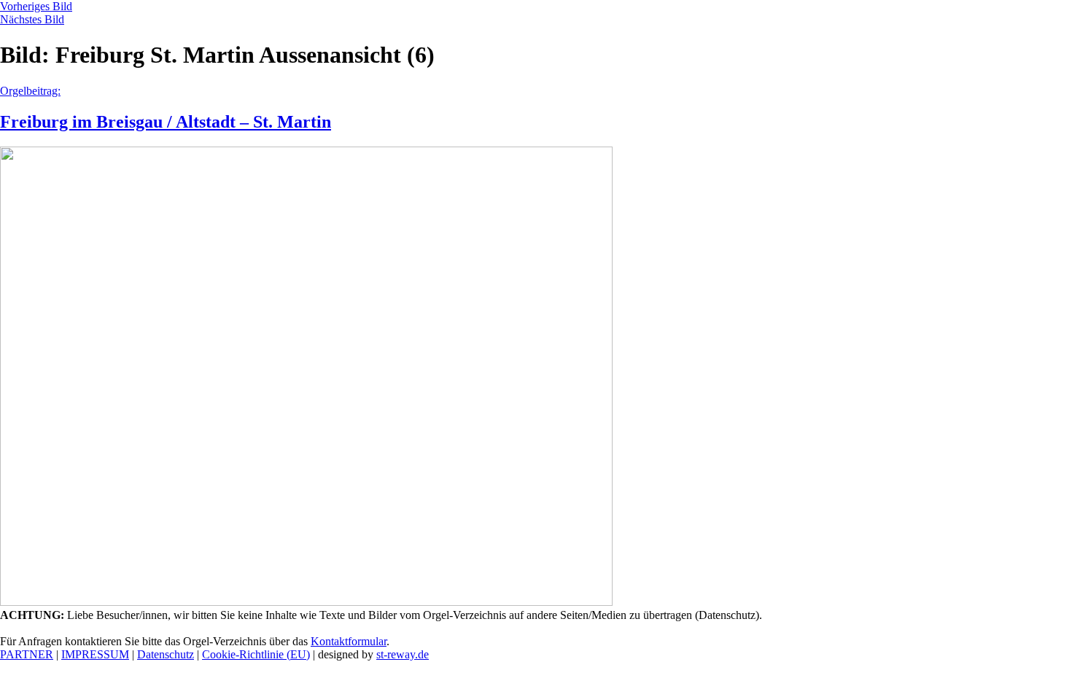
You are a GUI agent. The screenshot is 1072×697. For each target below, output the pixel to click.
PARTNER (26, 654)
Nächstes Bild (32, 19)
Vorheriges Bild (36, 6)
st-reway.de (402, 654)
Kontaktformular (349, 641)
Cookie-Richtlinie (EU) (256, 654)
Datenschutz (165, 654)
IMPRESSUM (95, 654)
